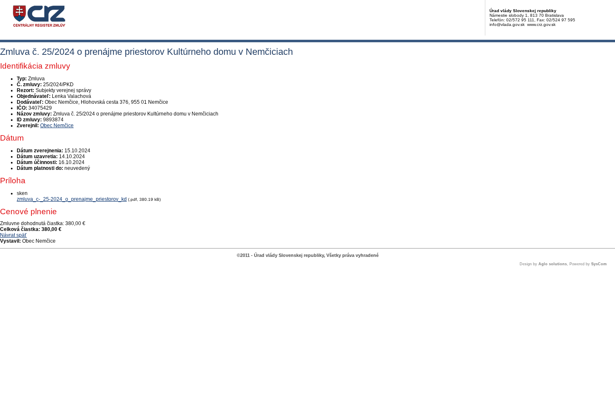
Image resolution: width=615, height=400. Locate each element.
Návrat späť (13, 235)
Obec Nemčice (57, 125)
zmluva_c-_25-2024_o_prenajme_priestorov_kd (72, 199)
